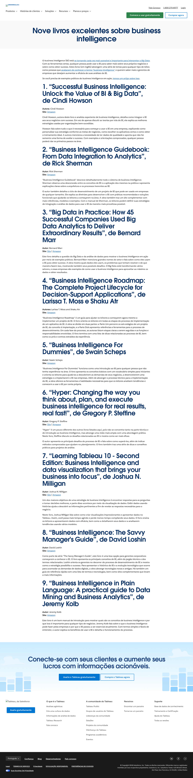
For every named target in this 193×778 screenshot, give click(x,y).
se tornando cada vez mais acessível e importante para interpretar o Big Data (112, 60)
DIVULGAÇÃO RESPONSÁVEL (57, 766)
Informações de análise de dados (61, 716)
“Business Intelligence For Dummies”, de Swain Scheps (84, 348)
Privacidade (37, 766)
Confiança (29, 759)
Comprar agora (176, 15)
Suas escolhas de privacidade (22, 770)
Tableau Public (92, 706)
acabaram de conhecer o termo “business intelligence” (88, 70)
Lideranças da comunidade (98, 716)
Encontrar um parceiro (134, 706)
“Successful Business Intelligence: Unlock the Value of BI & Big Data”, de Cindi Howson (94, 94)
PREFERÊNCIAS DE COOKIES (82, 766)
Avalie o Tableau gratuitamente (79, 677)
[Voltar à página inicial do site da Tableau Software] (15, 4)
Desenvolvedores (53, 759)
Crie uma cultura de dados (58, 711)
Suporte (158, 701)
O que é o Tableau (55, 701)
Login (183, 8)
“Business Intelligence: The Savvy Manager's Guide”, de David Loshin (94, 535)
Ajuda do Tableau (162, 716)
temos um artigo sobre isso (126, 78)
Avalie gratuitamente (21, 710)
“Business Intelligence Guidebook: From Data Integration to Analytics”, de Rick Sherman (95, 156)
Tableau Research (54, 720)
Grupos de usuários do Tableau (100, 711)
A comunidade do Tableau (99, 701)
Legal (8, 766)
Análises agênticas (54, 706)
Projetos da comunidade (97, 725)
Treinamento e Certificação (166, 711)
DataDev (89, 720)
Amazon (51, 112)
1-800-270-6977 (170, 8)
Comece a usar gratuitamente (145, 15)
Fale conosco (154, 8)
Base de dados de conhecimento (168, 706)
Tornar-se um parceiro (133, 711)
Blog (40, 759)
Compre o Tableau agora (117, 677)
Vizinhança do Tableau (96, 730)
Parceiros (128, 701)
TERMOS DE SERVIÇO (21, 766)
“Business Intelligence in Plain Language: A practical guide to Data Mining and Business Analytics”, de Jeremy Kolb (96, 593)
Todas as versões (161, 720)
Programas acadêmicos (96, 735)
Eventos (89, 739)
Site (49, 251)
